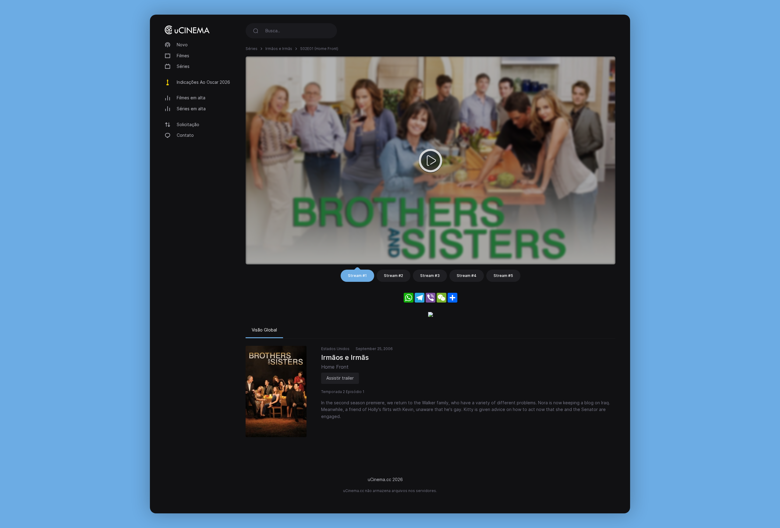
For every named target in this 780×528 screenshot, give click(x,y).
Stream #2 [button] (393, 275)
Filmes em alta (191, 97)
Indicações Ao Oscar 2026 (203, 82)
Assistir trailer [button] (340, 378)
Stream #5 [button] (503, 275)
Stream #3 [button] (430, 275)
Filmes (183, 55)
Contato (185, 135)
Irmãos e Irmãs (278, 48)
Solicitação (188, 124)
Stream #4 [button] (467, 275)
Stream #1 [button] (357, 275)
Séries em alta (191, 108)
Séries (183, 66)
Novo (182, 44)
